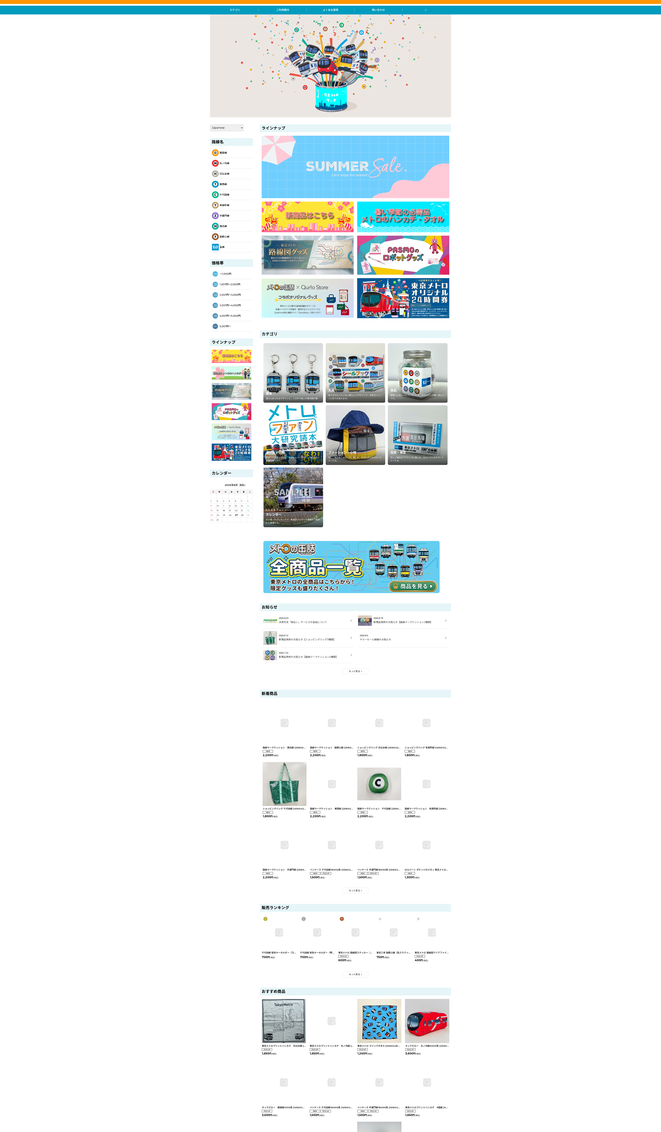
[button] (426, 10)
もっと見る (354, 671)
